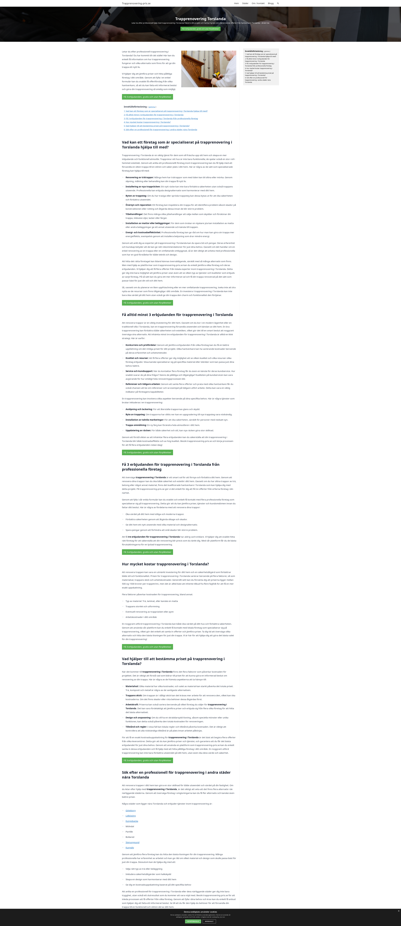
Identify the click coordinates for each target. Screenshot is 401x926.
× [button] (398, 911)
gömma (152, 107)
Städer (245, 3)
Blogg (271, 3)
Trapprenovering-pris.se (136, 3)
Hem (236, 3)
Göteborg (131, 810)
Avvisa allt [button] (209, 921)
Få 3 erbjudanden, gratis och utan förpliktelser (200, 29)
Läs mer (222, 917)
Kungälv (130, 847)
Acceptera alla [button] (193, 921)
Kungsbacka (132, 821)
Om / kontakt (258, 3)
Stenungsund (132, 842)
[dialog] (200, 917)
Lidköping (131, 815)
